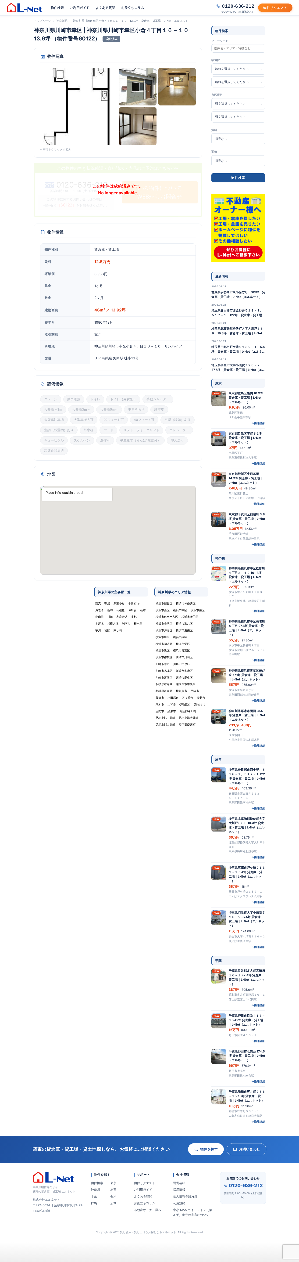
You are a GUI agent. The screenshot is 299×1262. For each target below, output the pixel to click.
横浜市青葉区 (181, 650)
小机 (134, 616)
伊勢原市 (185, 704)
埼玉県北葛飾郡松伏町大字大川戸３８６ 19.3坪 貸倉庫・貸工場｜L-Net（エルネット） (237, 331)
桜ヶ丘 (138, 623)
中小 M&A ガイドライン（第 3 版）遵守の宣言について (192, 1212)
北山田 (99, 616)
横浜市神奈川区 (186, 603)
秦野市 (201, 697)
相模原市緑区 (164, 684)
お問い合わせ (249, 1149)
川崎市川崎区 (184, 657)
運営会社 (179, 1183)
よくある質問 (105, 8)
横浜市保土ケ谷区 (167, 616)
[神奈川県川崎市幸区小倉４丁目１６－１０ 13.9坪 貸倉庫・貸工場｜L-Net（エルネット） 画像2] (138, 87)
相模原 (120, 610)
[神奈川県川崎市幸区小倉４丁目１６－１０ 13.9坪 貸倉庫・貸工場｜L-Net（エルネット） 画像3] (177, 87)
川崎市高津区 (164, 671)
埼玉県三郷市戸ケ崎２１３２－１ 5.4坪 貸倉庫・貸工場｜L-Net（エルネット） (238, 349)
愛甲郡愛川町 (187, 724)
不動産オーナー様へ (147, 1210)
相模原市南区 (164, 691)
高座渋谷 (122, 616)
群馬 (94, 1203)
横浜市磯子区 (190, 616)
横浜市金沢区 (164, 623)
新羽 (110, 610)
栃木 (113, 1196)
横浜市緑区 (180, 637)
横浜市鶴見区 (164, 603)
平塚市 (195, 691)
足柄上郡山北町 (165, 724)
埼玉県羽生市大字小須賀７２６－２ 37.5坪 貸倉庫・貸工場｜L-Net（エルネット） (238, 367)
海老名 (99, 610)
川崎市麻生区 (184, 677)
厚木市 (160, 704)
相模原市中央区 (186, 684)
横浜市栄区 (183, 644)
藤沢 (98, 603)
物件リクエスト (144, 1183)
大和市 (171, 704)
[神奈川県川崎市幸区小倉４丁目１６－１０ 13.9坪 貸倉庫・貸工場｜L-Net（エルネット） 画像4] (138, 126)
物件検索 (57, 8)
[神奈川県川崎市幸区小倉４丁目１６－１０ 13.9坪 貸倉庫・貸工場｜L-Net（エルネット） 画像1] (78, 106)
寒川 (98, 630)
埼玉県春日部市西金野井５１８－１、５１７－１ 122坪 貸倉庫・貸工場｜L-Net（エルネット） (238, 312)
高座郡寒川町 (187, 711)
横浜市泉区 (163, 650)
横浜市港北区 (184, 623)
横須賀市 (181, 691)
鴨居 (107, 603)
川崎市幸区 (163, 664)
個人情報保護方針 (185, 1196)
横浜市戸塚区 (164, 630)
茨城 (113, 1203)
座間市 (160, 711)
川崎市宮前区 (164, 677)
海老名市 (199, 704)
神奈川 (95, 1189)
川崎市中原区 (181, 664)
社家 (107, 630)
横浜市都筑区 (164, 657)
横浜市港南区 (184, 630)
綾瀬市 (171, 711)
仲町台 (132, 610)
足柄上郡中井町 (165, 718)
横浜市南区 (198, 610)
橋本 (143, 610)
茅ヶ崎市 (187, 697)
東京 (113, 1183)
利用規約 (179, 1203)
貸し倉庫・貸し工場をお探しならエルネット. (148, 1232)
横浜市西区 (163, 610)
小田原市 (173, 697)
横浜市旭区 (163, 637)
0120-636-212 (246, 1185)
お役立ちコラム (132, 8)
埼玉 (113, 1189)
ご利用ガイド (79, 8)
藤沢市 (160, 697)
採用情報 (179, 1189)
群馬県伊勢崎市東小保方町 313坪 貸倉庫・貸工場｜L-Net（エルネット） (238, 294)
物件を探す (209, 1149)
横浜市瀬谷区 (164, 644)
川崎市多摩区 (184, 671)
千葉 (94, 1196)
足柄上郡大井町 (188, 718)
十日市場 (133, 603)
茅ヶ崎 (118, 630)
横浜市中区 (180, 610)
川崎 (110, 616)
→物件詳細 (258, 423)
